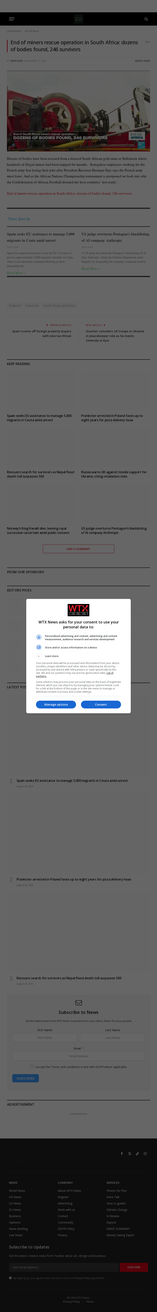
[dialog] (78, 656)
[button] (78, 656)
